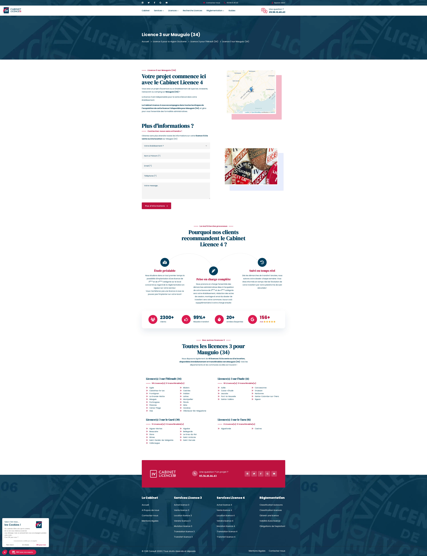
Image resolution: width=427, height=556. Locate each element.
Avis (261, 321)
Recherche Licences (192, 10)
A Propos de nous (150, 510)
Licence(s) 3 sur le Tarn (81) (234, 419)
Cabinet (146, 10)
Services (158, 10)
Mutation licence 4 (226, 526)
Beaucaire (153, 431)
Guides (232, 10)
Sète (185, 405)
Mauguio (153, 399)
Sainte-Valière (227, 399)
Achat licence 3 (181, 505)
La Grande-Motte (157, 396)
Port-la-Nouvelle (228, 396)
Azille (223, 387)
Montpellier (188, 399)
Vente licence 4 (224, 510)
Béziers (186, 387)
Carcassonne (261, 387)
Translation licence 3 (184, 532)
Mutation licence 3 (183, 526)
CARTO (272, 112)
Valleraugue (154, 443)
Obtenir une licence (269, 516)
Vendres (186, 408)
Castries (186, 390)
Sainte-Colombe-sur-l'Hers (267, 396)
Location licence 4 (226, 516)
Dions (151, 434)
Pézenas (153, 405)
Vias (151, 411)
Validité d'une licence (270, 521)
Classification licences (271, 510)
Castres (258, 428)
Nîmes (152, 437)
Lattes (186, 396)
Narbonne (259, 393)
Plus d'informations (155, 206)
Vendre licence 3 (182, 521)
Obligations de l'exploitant (272, 526)
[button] (251, 89)
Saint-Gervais (189, 440)
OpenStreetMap (256, 112)
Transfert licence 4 (226, 537)
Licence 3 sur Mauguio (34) (235, 41)
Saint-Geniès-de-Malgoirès (161, 440)
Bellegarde (188, 431)
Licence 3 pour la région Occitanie (169, 41)
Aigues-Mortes (155, 428)
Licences (172, 10)
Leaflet (247, 112)
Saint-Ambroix (189, 437)
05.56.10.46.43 (232, 3)
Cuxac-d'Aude (227, 390)
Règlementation (214, 10)
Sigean (258, 399)
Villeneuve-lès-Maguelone (194, 411)
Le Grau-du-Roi (189, 434)
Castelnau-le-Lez (157, 390)
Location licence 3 (183, 516)
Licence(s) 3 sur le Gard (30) (163, 419)
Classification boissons (271, 505)
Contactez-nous (213, 3)
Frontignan (154, 393)
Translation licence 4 (227, 532)
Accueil (145, 41)
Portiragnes (154, 402)
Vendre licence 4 (225, 521)
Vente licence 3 (181, 510)
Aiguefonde (226, 428)
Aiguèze (186, 428)
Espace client (279, 3)
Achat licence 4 (224, 505)
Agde (151, 387)
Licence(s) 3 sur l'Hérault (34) (164, 379)
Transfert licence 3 (183, 537)
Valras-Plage (155, 408)
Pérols (186, 402)
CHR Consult (150, 551)
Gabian (186, 393)
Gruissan (258, 390)
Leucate (224, 393)
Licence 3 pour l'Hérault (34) (204, 41)
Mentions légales (150, 521)
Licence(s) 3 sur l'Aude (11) (233, 379)
